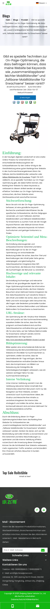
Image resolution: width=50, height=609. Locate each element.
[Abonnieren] (43, 550)
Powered (29, 92)
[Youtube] (43, 509)
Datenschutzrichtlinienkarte (24, 599)
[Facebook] (37, 509)
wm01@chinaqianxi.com (21, 573)
